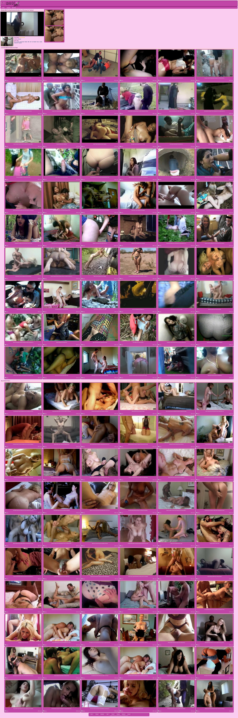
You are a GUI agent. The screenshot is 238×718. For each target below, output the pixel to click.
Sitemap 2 (123, 714)
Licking (41, 41)
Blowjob (34, 41)
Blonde (26, 41)
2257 (107, 714)
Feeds (113, 714)
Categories (8, 7)
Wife (28, 41)
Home (3, 7)
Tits (32, 41)
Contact (129, 714)
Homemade (22, 41)
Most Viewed (14, 7)
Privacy (97, 714)
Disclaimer (102, 714)
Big (30, 41)
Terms (92, 714)
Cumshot (20, 42)
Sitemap (118, 714)
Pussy (38, 41)
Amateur (17, 41)
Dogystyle (16, 42)
